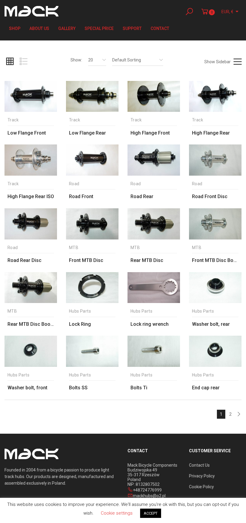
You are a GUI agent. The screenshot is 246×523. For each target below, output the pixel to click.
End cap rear (206, 388)
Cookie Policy (201, 486)
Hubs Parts (80, 311)
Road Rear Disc (24, 260)
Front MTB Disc (86, 260)
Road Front (81, 196)
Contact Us (199, 465)
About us (39, 28)
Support (132, 28)
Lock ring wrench (149, 324)
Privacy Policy (202, 476)
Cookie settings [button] (117, 513)
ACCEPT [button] (151, 513)
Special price (99, 28)
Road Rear (141, 196)
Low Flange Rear (87, 133)
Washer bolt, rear (211, 324)
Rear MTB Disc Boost (31, 324)
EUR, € (227, 11)
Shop (14, 28)
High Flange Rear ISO (31, 196)
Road (74, 184)
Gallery (67, 28)
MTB (73, 247)
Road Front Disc (209, 196)
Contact (160, 28)
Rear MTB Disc (146, 260)
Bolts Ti (138, 388)
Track (13, 120)
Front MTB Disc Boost (216, 260)
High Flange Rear (211, 133)
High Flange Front (150, 133)
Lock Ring (80, 324)
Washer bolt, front (27, 388)
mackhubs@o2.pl (149, 495)
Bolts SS (78, 388)
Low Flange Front (27, 133)
